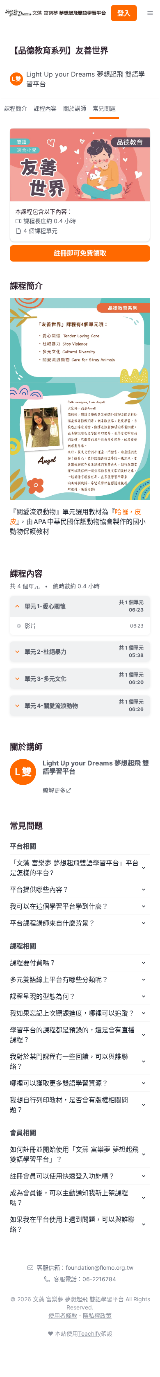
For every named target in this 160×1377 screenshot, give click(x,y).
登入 (123, 13)
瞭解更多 (54, 790)
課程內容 (45, 108)
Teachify (89, 1333)
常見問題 (104, 108)
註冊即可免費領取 (80, 253)
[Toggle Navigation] (150, 13)
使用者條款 (62, 1315)
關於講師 (74, 108)
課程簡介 (15, 108)
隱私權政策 (97, 1315)
